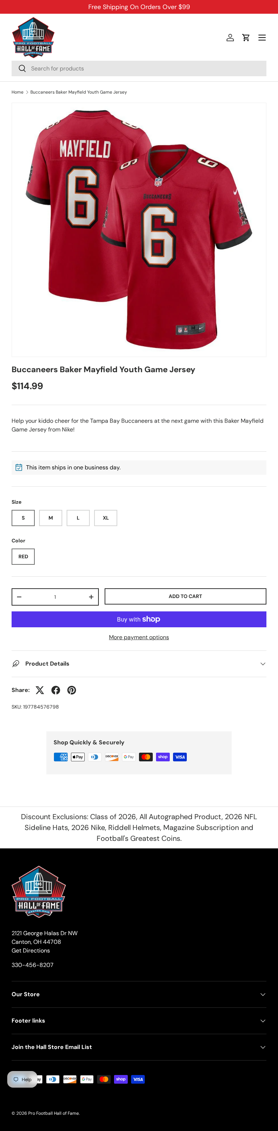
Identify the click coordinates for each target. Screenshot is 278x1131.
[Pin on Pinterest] (72, 690)
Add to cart (185, 596)
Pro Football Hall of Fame (53, 1113)
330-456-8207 (33, 965)
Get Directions (31, 950)
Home (18, 92)
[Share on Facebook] (56, 690)
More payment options (139, 637)
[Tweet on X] (40, 690)
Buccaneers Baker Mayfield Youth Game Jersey (78, 92)
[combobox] (139, 68)
